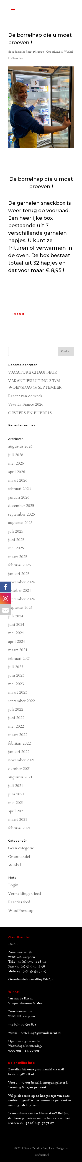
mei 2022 (16, 726)
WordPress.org (20, 910)
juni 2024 (16, 624)
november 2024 (21, 582)
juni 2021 (16, 794)
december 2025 (21, 505)
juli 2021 (15, 785)
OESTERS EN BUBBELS (30, 413)
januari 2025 (18, 573)
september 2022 (21, 701)
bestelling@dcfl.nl (41, 979)
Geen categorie (21, 848)
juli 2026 (15, 455)
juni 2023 (16, 675)
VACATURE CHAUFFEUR (32, 372)
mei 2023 (16, 684)
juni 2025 (16, 539)
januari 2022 (18, 751)
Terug (18, 313)
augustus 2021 (20, 777)
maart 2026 (17, 480)
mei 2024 (16, 633)
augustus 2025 (20, 522)
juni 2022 (16, 717)
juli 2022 (15, 709)
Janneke (20, 52)
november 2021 (21, 760)
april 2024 (16, 641)
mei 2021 (16, 802)
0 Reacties (16, 58)
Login (13, 885)
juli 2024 (15, 616)
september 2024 (21, 599)
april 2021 (16, 811)
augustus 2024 (20, 607)
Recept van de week (25, 396)
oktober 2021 (19, 768)
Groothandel (54, 52)
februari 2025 (19, 565)
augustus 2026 (20, 446)
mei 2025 (16, 548)
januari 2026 (18, 497)
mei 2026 (16, 463)
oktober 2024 (19, 590)
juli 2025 (15, 531)
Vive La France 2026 (25, 404)
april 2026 (16, 472)
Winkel (68, 52)
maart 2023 (17, 692)
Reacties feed (19, 902)
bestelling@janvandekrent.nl (40, 1033)
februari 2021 (19, 828)
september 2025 (21, 514)
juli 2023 (15, 667)
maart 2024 (17, 650)
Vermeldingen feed (24, 893)
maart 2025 (17, 556)
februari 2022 (19, 743)
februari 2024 (19, 658)
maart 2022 (17, 734)
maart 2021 (17, 819)
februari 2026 (19, 488)
